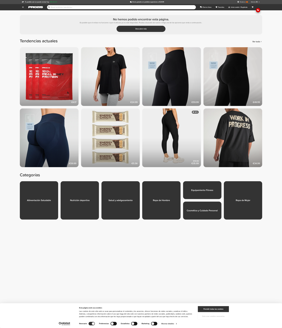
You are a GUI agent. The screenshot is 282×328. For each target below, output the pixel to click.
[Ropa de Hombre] (162, 201)
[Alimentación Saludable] (40, 201)
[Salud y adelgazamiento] (121, 201)
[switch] (113, 323)
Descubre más (141, 29)
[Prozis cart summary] (253, 7)
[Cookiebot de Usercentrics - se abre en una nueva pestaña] (64, 323)
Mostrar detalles (167, 324)
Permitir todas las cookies (213, 309)
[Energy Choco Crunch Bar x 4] (111, 139)
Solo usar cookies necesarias (213, 316)
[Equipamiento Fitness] (203, 191)
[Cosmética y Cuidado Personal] (203, 212)
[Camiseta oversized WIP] (234, 139)
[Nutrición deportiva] (81, 201)
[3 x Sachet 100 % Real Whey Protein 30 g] (50, 77)
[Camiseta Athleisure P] (111, 77)
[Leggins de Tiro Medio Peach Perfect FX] (172, 139)
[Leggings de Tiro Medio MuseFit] (50, 139)
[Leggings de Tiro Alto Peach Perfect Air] (172, 77)
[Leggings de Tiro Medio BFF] (234, 77)
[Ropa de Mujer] (244, 201)
